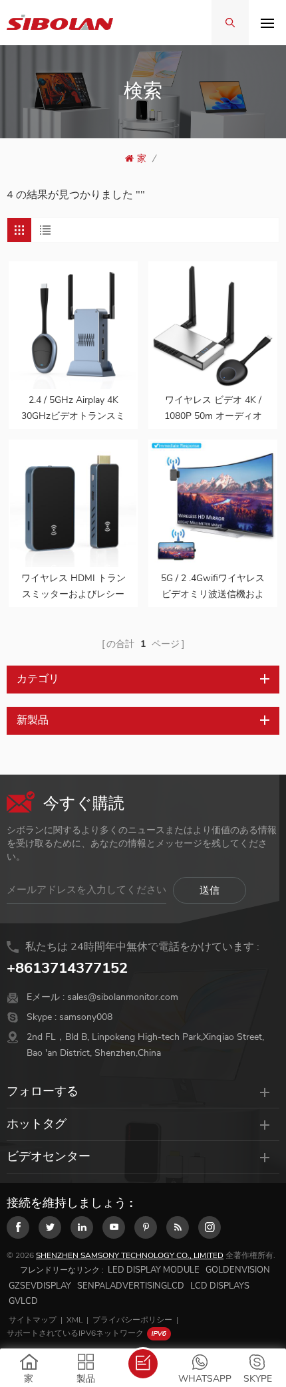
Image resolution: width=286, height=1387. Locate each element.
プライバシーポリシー (132, 1320)
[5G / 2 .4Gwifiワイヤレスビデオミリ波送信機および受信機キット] (213, 504)
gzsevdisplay (40, 1286)
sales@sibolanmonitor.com (122, 997)
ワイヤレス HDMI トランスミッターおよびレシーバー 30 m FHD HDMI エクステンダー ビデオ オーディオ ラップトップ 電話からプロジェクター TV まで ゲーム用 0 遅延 (73, 587)
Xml (74, 1320)
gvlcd (23, 1301)
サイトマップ (33, 1320)
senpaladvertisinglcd (130, 1286)
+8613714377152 (67, 968)
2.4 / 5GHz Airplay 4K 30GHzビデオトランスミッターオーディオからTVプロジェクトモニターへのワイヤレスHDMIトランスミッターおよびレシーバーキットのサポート (73, 409)
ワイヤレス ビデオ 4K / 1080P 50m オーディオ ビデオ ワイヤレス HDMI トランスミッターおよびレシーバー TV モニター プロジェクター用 (213, 409)
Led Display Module (154, 1270)
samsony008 (85, 1017)
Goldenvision (238, 1270)
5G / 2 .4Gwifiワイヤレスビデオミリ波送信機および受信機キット (213, 587)
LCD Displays (219, 1286)
